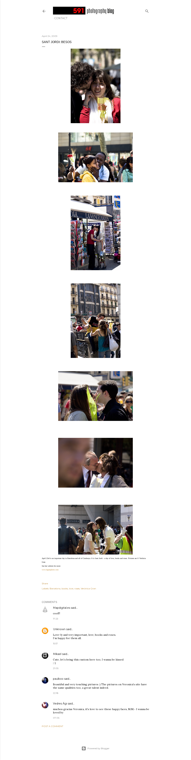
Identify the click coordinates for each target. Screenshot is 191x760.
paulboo (58, 678)
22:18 (55, 693)
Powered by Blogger (98, 748)
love (71, 588)
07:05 (56, 717)
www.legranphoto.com (50, 570)
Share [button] (45, 583)
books (65, 588)
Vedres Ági (60, 703)
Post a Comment (52, 726)
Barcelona (55, 588)
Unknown (59, 629)
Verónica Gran (88, 588)
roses (77, 588)
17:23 (55, 618)
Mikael (57, 654)
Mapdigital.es (61, 607)
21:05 (55, 668)
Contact (60, 18)
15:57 (55, 643)
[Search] (147, 10)
